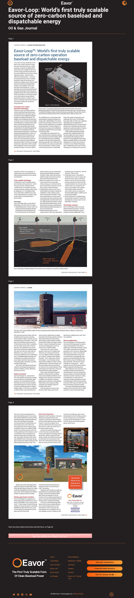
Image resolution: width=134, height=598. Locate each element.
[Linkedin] (22, 595)
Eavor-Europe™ (55, 565)
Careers (70, 569)
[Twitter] (14, 595)
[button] (10, 3)
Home (52, 557)
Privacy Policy (78, 594)
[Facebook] (18, 595)
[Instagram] (26, 595)
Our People (54, 576)
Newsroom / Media (74, 561)
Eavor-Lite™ (54, 569)
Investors (71, 565)
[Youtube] (31, 595)
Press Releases (73, 557)
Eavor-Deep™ (54, 572)
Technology (54, 561)
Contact (71, 572)
